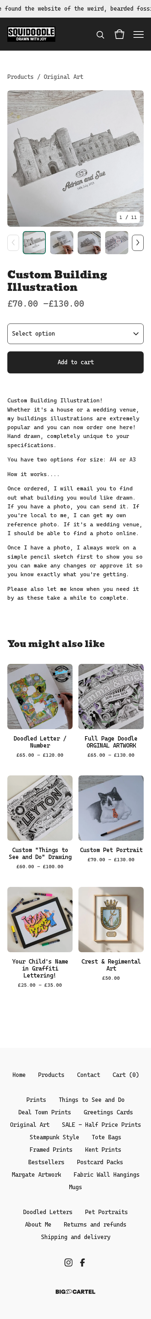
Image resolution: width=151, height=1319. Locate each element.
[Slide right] (138, 243)
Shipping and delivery (75, 1237)
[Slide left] (13, 243)
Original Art (63, 76)
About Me (38, 1224)
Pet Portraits (106, 1212)
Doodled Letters (48, 1212)
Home (19, 1074)
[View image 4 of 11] (116, 242)
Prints (36, 1099)
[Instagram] (68, 1262)
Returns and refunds (95, 1224)
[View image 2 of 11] (61, 242)
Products (20, 76)
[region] (75, 9)
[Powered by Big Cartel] (75, 1291)
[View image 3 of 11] (89, 242)
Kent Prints (103, 1149)
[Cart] (119, 34)
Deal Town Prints (44, 1112)
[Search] (100, 34)
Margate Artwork (36, 1174)
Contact (88, 1074)
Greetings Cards (108, 1112)
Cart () (126, 1074)
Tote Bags (106, 1137)
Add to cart (76, 362)
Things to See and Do (92, 1099)
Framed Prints (51, 1149)
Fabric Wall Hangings (107, 1174)
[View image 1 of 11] (34, 242)
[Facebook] (82, 1262)
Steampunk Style (54, 1137)
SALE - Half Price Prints (101, 1124)
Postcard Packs (100, 1162)
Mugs (75, 1187)
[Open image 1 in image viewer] (75, 158)
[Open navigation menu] (138, 34)
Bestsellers (46, 1162)
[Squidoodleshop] (31, 34)
